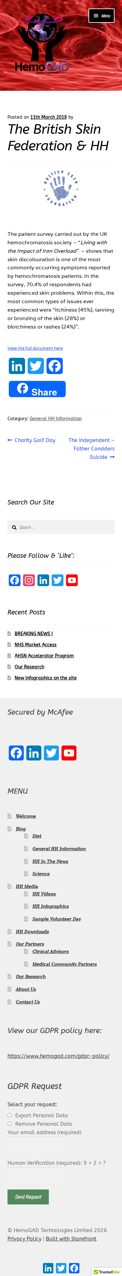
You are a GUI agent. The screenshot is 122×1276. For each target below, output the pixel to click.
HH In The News (50, 861)
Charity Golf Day (34, 441)
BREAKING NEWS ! (34, 634)
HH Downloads (32, 931)
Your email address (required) (44, 1132)
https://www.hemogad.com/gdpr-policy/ (58, 1056)
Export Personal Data (41, 1115)
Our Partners (30, 944)
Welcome (26, 816)
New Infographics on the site (46, 678)
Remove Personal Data (43, 1124)
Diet (37, 836)
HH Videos (44, 894)
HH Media (27, 886)
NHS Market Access (36, 645)
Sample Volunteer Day (57, 919)
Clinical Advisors (51, 951)
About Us (26, 989)
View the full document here (35, 348)
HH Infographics (51, 906)
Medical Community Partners (65, 964)
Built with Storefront (71, 1239)
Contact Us (28, 1002)
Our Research (29, 667)
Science (41, 874)
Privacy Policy (24, 1239)
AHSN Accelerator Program (44, 656)
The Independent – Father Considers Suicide (91, 448)
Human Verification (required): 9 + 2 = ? (56, 1163)
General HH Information (56, 419)
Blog (21, 829)
